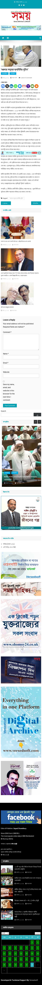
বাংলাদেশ (6, 472)
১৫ (32, 953)
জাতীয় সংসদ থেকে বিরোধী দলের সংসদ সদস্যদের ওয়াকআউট (19, 478)
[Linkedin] (11, 86)
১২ (15, 953)
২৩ (38, 959)
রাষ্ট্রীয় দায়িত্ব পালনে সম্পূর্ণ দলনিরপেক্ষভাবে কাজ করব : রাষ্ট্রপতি (28, 890)
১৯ (15, 959)
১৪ (26, 953)
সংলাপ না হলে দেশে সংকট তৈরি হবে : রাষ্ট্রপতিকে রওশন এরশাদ (16, 241)
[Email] (32, 86)
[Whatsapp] (15, 86)
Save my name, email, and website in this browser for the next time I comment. (9, 392)
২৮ (26, 965)
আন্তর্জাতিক (4, 73)
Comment (7, 332)
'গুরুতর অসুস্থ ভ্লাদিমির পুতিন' (16, 198)
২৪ (4, 965)
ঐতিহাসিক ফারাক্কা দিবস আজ (37, 203)
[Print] (36, 86)
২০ (21, 959)
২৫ (10, 965)
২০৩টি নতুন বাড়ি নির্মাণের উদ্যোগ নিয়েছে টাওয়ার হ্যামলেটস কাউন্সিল (28, 868)
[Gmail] (24, 86)
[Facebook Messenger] (20, 86)
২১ (26, 959)
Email (5, 363)
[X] (7, 86)
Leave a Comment (26, 77)
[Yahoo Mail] (28, 86)
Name (6, 354)
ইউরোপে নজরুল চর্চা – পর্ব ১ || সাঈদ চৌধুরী (27, 900)
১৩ (21, 953)
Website (6, 372)
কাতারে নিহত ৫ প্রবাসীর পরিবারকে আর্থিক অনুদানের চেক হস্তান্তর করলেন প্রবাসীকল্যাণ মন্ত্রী (27, 914)
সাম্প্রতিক (13, 73)
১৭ (4, 959)
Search (3, 411)
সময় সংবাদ (14, 77)
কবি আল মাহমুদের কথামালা (7, 307)
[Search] (37, 414)
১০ (4, 953)
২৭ (21, 965)
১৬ (38, 953)
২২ (32, 959)
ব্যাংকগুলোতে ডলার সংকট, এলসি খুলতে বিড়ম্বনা (7, 203)
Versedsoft (33, 980)
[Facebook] (3, 86)
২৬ (15, 965)
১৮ (10, 959)
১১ (10, 953)
